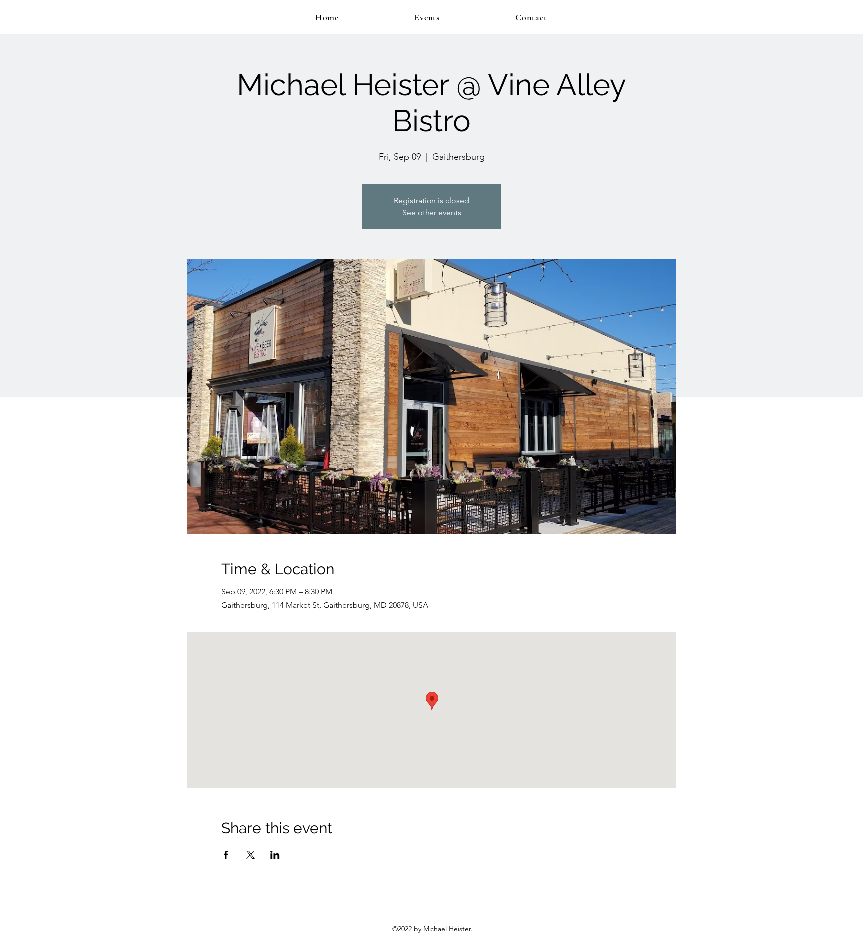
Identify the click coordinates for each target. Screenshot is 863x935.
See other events (431, 212)
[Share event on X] (250, 855)
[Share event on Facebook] (226, 855)
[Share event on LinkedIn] (275, 855)
